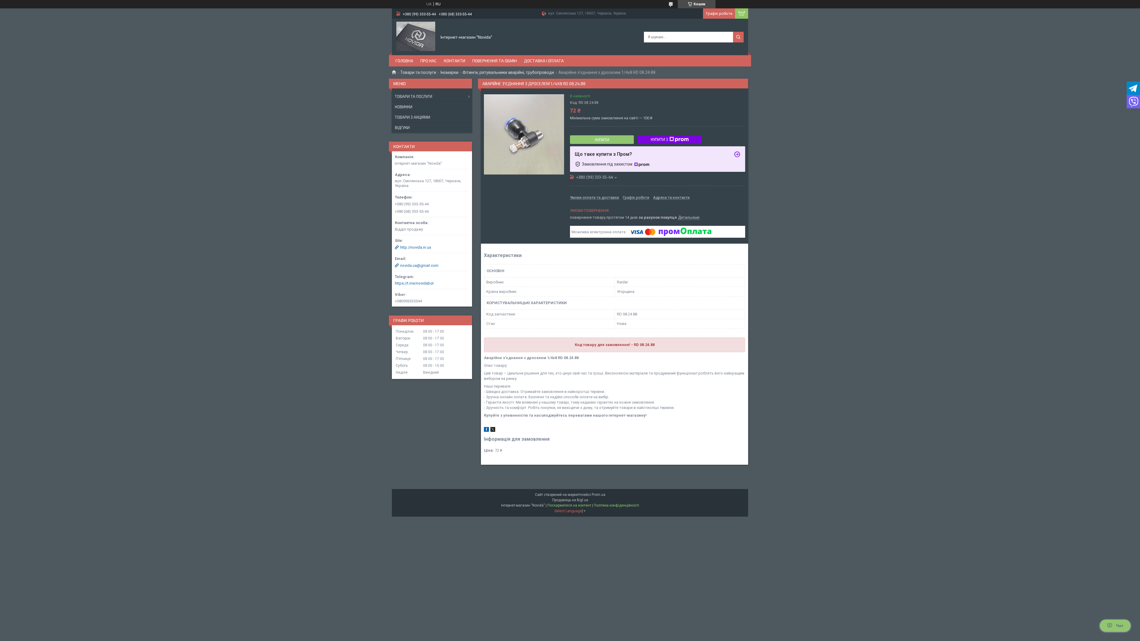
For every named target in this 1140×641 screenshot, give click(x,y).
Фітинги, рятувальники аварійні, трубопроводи (508, 72)
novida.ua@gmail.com (419, 265)
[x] (492, 430)
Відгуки (402, 127)
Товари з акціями (412, 117)
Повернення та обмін (494, 60)
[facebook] (486, 430)
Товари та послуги (418, 72)
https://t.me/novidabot (414, 283)
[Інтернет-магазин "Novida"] (415, 36)
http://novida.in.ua (415, 247)
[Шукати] (738, 37)
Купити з (659, 139)
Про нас (428, 60)
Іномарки (449, 72)
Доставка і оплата (544, 60)
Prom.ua (598, 495)
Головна (404, 60)
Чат (1119, 625)
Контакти (454, 60)
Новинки (403, 106)
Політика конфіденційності (616, 505)
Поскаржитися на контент (569, 505)
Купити (602, 139)
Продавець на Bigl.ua (570, 500)
